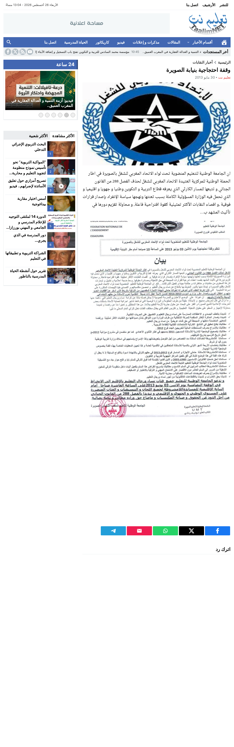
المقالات (174, 42)
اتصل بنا (192, 5)
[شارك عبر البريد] (139, 531)
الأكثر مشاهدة (63, 135)
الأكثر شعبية (38, 135)
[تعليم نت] (200, 23)
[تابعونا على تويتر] (15, 52)
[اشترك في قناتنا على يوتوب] (29, 52)
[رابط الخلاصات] (22, 52)
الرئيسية (224, 42)
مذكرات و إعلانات (146, 42)
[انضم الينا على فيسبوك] (7, 52)
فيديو (121, 42)
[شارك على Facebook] (217, 531)
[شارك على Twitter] (191, 531)
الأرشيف (208, 5)
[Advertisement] (156, 478)
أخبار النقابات (203, 62)
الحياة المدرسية (76, 42)
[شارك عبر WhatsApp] (165, 531)
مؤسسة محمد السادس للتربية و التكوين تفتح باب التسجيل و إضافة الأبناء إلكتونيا (106, 52)
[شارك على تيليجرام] (113, 531)
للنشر (224, 5)
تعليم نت (224, 77)
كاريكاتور (102, 42)
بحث (8, 42)
